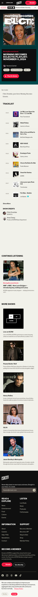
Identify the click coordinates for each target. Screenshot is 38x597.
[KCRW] (5, 479)
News (3, 505)
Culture (4, 514)
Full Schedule (24, 512)
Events (4, 517)
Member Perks (24, 541)
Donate (32, 3)
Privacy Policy (18, 588)
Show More (7, 203)
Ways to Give (24, 535)
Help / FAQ (5, 535)
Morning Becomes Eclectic (11, 283)
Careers (4, 532)
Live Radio (23, 503)
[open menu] (3, 3)
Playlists (6, 70)
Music (22, 506)
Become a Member (26, 529)
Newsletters (5, 538)
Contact (4, 541)
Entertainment (6, 508)
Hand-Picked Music (16, 70)
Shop (21, 538)
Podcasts (23, 509)
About (4, 529)
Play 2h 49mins (12, 76)
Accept (14, 594)
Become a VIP (24, 532)
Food (3, 511)
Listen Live (9, 3)
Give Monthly (19, 565)
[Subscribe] (34, 490)
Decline (5, 594)
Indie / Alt (27, 70)
